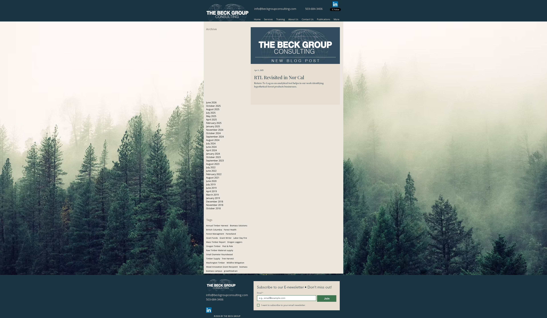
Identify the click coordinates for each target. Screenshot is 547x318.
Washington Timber (215, 262)
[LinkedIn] (335, 4)
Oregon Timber (213, 246)
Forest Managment (215, 234)
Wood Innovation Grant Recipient (222, 267)
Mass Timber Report (215, 242)
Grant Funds (212, 238)
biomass (243, 267)
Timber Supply (213, 258)
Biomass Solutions (238, 225)
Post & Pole (227, 246)
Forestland (231, 234)
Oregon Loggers (234, 242)
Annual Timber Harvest (217, 225)
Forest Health (230, 229)
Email (260, 293)
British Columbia (214, 229)
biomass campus (214, 271)
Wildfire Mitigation (235, 262)
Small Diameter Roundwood (219, 254)
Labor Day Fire (240, 238)
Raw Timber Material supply (219, 250)
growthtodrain (231, 271)
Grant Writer (226, 238)
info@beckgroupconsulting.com (275, 9)
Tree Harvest (228, 258)
